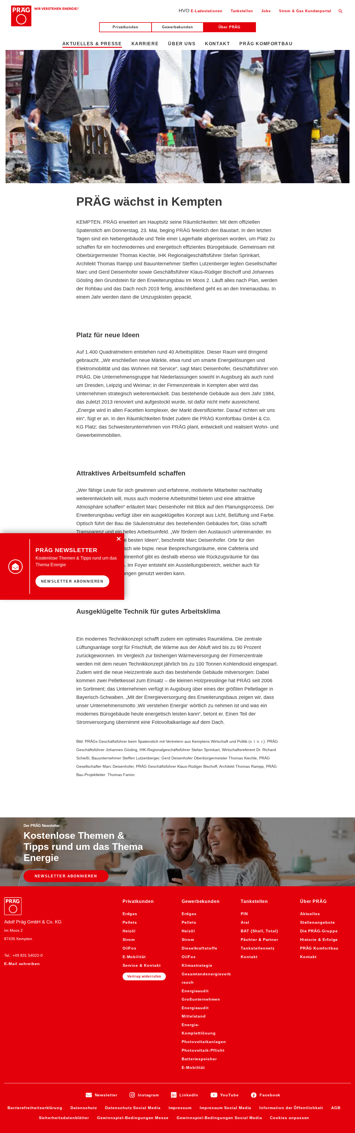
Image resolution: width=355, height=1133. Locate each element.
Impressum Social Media (225, 1108)
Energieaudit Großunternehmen (201, 995)
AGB (336, 1108)
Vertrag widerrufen (144, 976)
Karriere (145, 43)
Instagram (148, 1095)
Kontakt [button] (217, 43)
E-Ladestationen (206, 11)
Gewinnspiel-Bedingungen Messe (133, 1118)
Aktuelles (310, 914)
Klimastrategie (197, 965)
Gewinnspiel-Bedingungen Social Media (219, 1118)
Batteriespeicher (199, 1059)
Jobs (266, 11)
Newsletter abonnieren (66, 876)
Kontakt (249, 957)
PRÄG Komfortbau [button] (266, 43)
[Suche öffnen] (340, 11)
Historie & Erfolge (319, 939)
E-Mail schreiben (22, 963)
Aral (245, 922)
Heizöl (129, 931)
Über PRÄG (229, 27)
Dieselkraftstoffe (199, 948)
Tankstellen (242, 11)
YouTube (229, 1095)
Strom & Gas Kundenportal (305, 11)
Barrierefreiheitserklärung (34, 1108)
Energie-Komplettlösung (199, 1029)
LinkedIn (188, 1095)
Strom (129, 939)
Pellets (130, 922)
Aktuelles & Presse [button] (92, 43)
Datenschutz (83, 1108)
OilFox (130, 948)
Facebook (270, 1095)
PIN (244, 914)
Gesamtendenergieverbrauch (206, 978)
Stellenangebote (317, 922)
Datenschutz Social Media (132, 1108)
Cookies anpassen (289, 1118)
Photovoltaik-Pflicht (203, 1050)
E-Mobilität (134, 957)
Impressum (180, 1108)
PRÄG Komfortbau (319, 948)
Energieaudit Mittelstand (195, 1012)
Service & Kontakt (142, 965)
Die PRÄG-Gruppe (319, 931)
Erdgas (130, 914)
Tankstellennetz (258, 948)
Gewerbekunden (177, 27)
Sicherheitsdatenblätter (64, 1118)
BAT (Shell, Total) (259, 931)
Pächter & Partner (259, 939)
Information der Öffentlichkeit (291, 1108)
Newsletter (106, 1095)
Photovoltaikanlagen (204, 1041)
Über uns (182, 43)
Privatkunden (125, 27)
